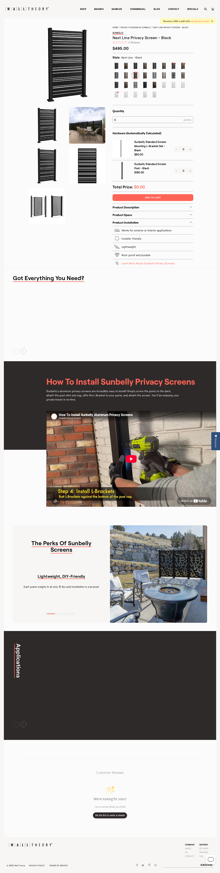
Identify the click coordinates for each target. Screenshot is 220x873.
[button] (16, 351)
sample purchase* (200, 21)
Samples (117, 9)
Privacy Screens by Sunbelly (136, 27)
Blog (157, 9)
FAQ (201, 856)
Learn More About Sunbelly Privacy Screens (148, 263)
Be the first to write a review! (110, 815)
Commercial (138, 9)
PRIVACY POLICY (37, 865)
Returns (203, 848)
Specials (192, 9)
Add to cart (153, 197)
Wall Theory (19, 865)
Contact (173, 9)
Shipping (203, 852)
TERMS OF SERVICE (58, 865)
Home (115, 27)
